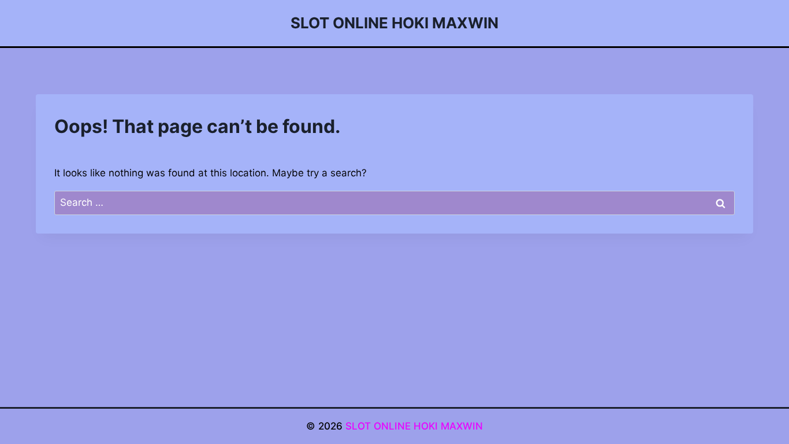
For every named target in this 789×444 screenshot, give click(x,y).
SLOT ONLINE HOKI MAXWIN (414, 426)
